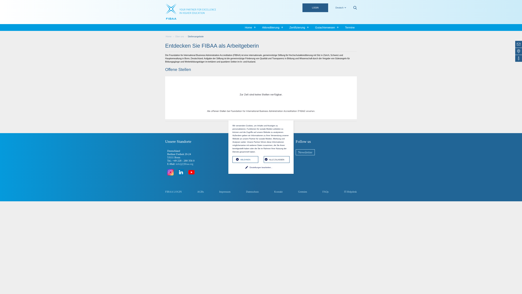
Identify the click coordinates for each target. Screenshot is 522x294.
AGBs (200, 191)
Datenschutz (252, 191)
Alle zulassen (276, 160)
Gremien (302, 191)
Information (518, 58)
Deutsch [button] (339, 8)
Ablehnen (245, 160)
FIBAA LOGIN (173, 191)
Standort (518, 51)
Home (169, 36)
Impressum (225, 191)
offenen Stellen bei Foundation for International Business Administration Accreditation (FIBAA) (258, 111)
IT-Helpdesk (350, 191)
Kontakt (518, 44)
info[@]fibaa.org (184, 164)
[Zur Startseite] (190, 11)
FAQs (325, 191)
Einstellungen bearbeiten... (261, 167)
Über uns (179, 36)
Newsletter (305, 152)
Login (315, 8)
